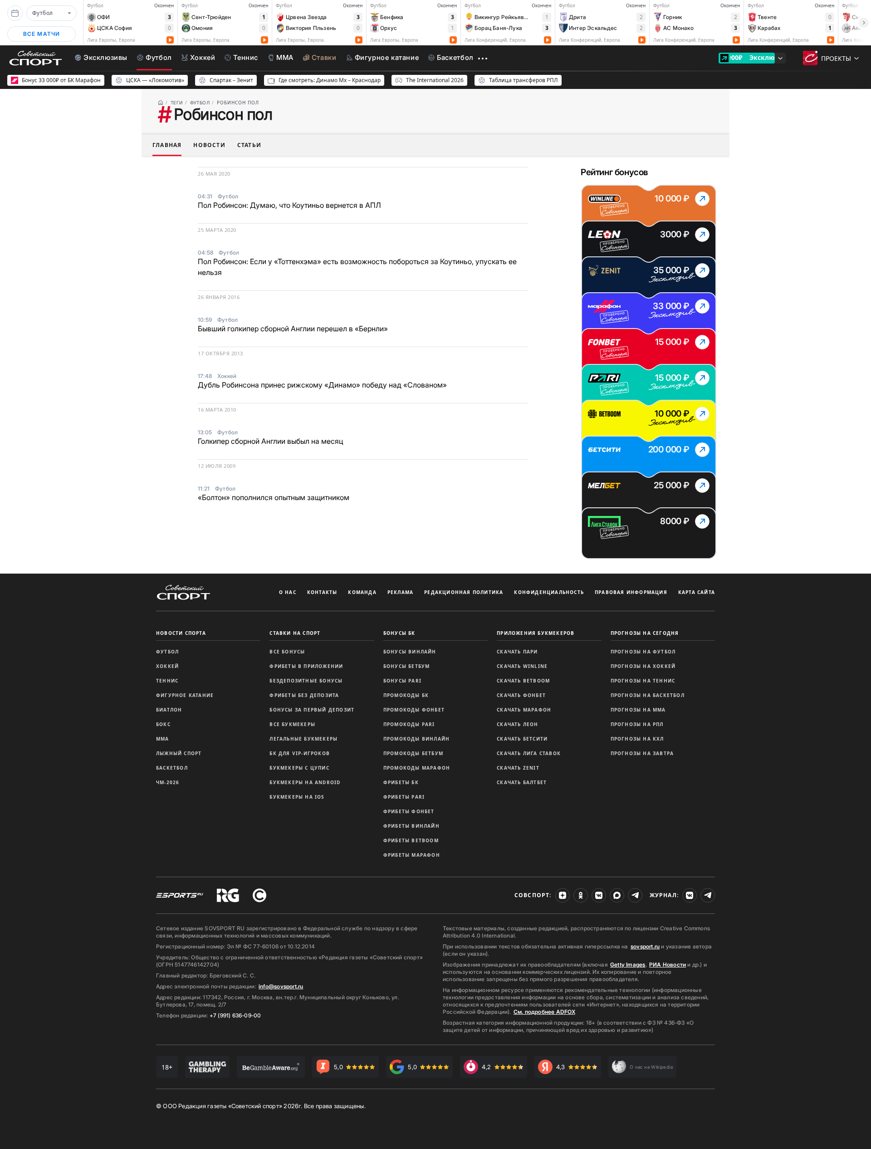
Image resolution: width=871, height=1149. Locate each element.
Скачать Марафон (524, 710)
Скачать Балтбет (522, 782)
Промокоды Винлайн (416, 739)
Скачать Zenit (518, 768)
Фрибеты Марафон (411, 855)
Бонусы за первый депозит (311, 710)
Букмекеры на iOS (296, 797)
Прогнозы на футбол (643, 651)
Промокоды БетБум (413, 753)
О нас (287, 592)
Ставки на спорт (294, 633)
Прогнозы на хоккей (643, 666)
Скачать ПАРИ (517, 651)
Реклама (400, 592)
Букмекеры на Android (304, 782)
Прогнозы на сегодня (645, 633)
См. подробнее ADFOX (544, 1011)
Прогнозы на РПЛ (637, 724)
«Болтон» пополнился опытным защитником (273, 497)
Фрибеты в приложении (306, 666)
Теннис (167, 681)
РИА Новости (667, 964)
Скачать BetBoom (523, 681)
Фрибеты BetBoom (411, 840)
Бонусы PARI (402, 681)
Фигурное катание (185, 695)
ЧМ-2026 (167, 782)
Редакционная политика (463, 592)
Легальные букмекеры (303, 739)
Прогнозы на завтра (642, 753)
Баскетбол (172, 768)
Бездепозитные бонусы (306, 681)
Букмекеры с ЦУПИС (299, 768)
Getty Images (628, 964)
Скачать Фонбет (521, 695)
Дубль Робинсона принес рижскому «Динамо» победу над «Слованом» (322, 384)
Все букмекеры (292, 724)
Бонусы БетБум (406, 666)
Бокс (163, 724)
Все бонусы (287, 651)
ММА (162, 739)
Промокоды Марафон (416, 768)
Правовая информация (631, 592)
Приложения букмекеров (535, 633)
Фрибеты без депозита (304, 695)
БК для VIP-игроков (299, 753)
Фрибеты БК (401, 782)
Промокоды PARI (409, 724)
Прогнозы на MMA (638, 710)
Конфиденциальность (549, 592)
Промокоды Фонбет (414, 710)
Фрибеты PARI (404, 797)
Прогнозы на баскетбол (648, 695)
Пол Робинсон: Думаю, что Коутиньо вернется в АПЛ (289, 205)
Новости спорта (181, 633)
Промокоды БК (406, 695)
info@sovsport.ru (281, 986)
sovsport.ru (645, 946)
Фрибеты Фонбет (409, 811)
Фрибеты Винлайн (411, 826)
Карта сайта (696, 592)
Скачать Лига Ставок (529, 753)
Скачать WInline (522, 666)
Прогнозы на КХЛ (637, 739)
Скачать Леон (517, 724)
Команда (362, 592)
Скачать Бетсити (522, 739)
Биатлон (169, 710)
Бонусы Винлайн (409, 651)
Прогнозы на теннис (643, 681)
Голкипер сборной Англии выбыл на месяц (270, 441)
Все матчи (41, 33)
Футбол (167, 651)
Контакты (322, 592)
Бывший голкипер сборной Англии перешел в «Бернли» (293, 328)
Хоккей (167, 666)
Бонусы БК (399, 633)
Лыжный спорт (178, 753)
